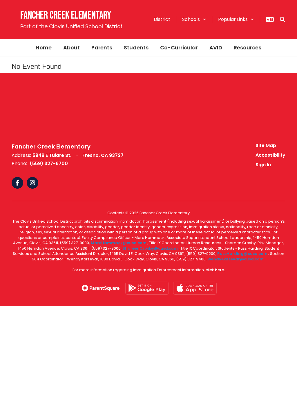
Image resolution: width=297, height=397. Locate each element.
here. (220, 270)
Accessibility (270, 155)
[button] (194, 19)
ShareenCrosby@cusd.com (150, 248)
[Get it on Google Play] (147, 288)
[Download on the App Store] (195, 288)
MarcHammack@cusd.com (118, 243)
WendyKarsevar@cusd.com (236, 259)
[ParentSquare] (101, 288)
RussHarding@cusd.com (242, 253)
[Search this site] (282, 19)
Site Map (266, 145)
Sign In (263, 164)
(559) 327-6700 (49, 163)
